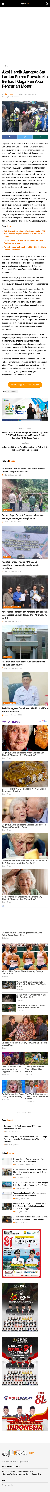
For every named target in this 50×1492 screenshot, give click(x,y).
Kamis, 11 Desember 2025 (12, 522)
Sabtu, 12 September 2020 (24, 1164)
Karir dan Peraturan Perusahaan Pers (16, 1474)
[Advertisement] (25, 36)
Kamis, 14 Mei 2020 (22, 1199)
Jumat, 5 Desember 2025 (12, 572)
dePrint (4, 1471)
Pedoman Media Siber (25, 1471)
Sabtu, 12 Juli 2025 (21, 1212)
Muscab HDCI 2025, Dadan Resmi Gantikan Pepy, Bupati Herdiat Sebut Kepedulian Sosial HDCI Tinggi (30, 1206)
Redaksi (12, 1471)
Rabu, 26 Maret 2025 (22, 1188)
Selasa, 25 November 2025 (12, 668)
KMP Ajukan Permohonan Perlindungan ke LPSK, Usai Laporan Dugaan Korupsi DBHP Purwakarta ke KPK (25, 234)
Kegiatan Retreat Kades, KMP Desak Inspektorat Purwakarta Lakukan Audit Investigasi (20, 565)
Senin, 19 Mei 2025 (21, 1222)
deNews (6, 66)
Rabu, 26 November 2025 (12, 621)
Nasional (7, 510)
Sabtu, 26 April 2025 (22, 1177)
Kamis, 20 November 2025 (12, 715)
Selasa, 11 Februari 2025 (27, 94)
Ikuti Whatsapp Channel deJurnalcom (25, 385)
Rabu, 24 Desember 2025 (12, 475)
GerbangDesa (9, 703)
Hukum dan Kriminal (12, 606)
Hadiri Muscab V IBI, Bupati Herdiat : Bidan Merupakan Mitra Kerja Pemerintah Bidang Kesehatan (30, 1172)
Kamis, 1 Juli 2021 (11, 1131)
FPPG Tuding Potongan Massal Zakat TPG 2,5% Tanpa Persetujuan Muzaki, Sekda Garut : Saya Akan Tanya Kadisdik (25, 1139)
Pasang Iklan (36, 1474)
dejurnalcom (8, 94)
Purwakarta (12, 392)
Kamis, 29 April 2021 (12, 1145)
